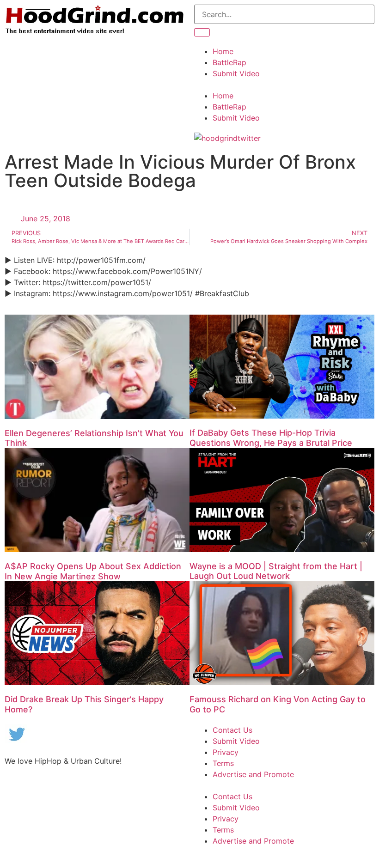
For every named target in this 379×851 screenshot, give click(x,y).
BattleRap (229, 62)
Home (223, 51)
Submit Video (236, 73)
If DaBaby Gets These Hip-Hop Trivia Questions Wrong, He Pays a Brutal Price (271, 438)
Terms (223, 763)
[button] (284, 84)
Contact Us (232, 730)
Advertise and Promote (253, 774)
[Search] (202, 32)
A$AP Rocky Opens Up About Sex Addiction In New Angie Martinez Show (93, 571)
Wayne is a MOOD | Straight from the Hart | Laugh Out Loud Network (276, 571)
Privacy (225, 752)
